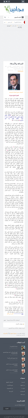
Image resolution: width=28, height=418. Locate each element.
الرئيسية (23, 382)
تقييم (5, 320)
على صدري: (14, 22)
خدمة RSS (23, 394)
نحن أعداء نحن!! (7, 22)
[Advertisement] (14, 46)
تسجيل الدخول (13, 333)
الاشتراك (5, 333)
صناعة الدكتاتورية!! (22, 22)
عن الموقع (23, 385)
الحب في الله (10, 313)
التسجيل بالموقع (9, 382)
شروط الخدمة (10, 385)
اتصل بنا (23, 388)
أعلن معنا (11, 391)
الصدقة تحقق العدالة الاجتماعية (16, 92)
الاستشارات (22, 391)
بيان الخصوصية (10, 388)
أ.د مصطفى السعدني (16, 66)
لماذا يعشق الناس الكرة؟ (12, 358)
